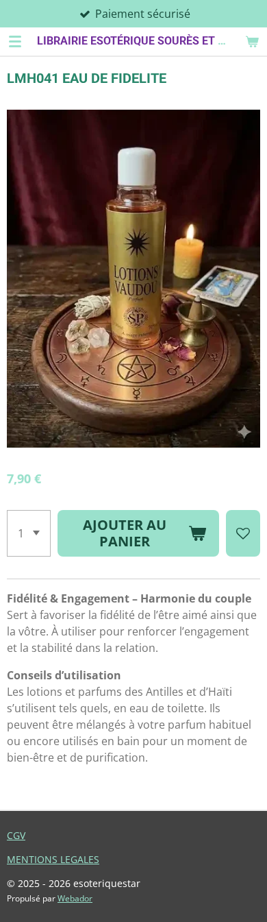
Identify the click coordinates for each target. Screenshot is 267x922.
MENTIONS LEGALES (53, 859)
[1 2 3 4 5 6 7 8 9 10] (29, 533)
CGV (16, 835)
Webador (75, 898)
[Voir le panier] (252, 41)
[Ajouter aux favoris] (243, 533)
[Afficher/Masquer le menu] (15, 41)
